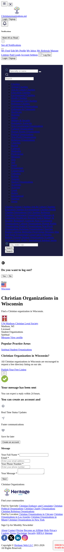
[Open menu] (4, 3)
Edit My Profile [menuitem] (18, 50)
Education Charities (20, 92)
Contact (12, 530)
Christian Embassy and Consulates (36, 505)
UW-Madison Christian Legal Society (19, 323)
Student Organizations (22, 182)
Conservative (17, 170)
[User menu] (2, 48)
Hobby (14, 193)
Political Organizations (22, 134)
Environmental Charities (23, 95)
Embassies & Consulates (23, 109)
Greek (14, 190)
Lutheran (15, 148)
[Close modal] (4, 373)
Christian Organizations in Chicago (36, 514)
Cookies (5, 533)
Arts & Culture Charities (23, 89)
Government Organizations (24, 106)
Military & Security (20, 120)
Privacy (53, 530)
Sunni (14, 165)
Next (4, 479)
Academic (16, 184)
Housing (15, 115)
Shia (13, 159)
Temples (15, 179)
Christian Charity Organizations (39, 508)
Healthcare (16, 112)
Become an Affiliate (33, 530)
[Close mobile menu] (10, 4)
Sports (14, 201)
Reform (15, 176)
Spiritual (15, 198)
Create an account (10, 442)
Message (5, 337)
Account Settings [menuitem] (29, 55)
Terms (13, 533)
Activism (15, 187)
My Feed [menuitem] (5, 50)
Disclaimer (22, 533)
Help (46, 530)
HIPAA (40, 533)
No (10, 276)
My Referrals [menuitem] (43, 50)
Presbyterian (17, 154)
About (4, 530)
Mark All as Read (10, 38)
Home (4, 282)
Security (32, 533)
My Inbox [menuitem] (31, 50)
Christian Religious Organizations (17, 511)
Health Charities (19, 98)
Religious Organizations (23, 140)
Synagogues (17, 168)
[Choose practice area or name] (40, 71)
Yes (4, 276)
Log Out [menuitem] (46, 55)
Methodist (16, 151)
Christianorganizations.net (14, 16)
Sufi (13, 162)
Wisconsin (5, 289)
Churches (16, 142)
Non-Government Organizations (27, 126)
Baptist (14, 145)
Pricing (19, 530)
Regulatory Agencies (21, 123)
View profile (16, 337)
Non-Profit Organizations (23, 137)
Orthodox (16, 173)
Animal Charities (19, 87)
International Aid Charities (24, 101)
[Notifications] (4, 24)
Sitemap (49, 533)
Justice (14, 117)
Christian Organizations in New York (26, 519)
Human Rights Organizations (25, 131)
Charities (15, 84)
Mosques (15, 156)
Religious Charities (20, 103)
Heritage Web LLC (23, 545)
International (17, 196)
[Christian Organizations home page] (16, 13)
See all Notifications (11, 45)
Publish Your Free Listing (13, 369)
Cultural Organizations (22, 128)
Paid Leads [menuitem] (15, 55)
